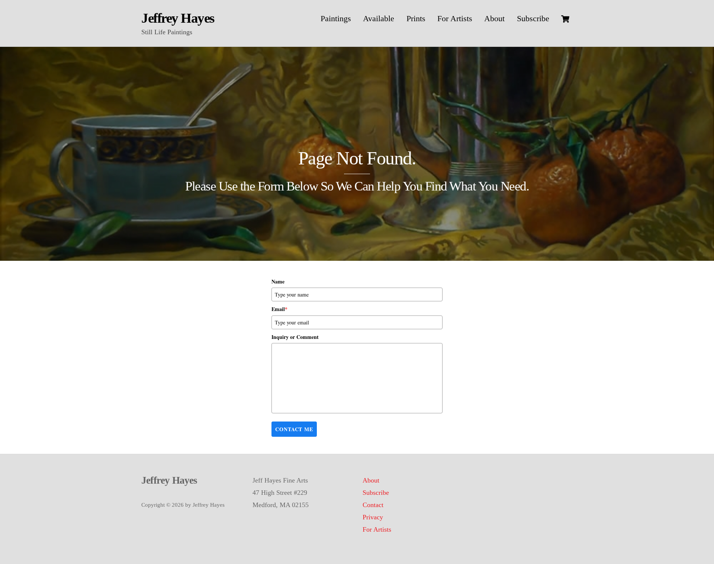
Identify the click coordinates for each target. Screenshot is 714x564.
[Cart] (565, 19)
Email (279, 309)
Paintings (336, 18)
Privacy (373, 517)
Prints (415, 18)
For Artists (454, 18)
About (494, 18)
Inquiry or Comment (295, 337)
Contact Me (294, 429)
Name (277, 281)
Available (378, 18)
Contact (373, 505)
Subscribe (533, 18)
